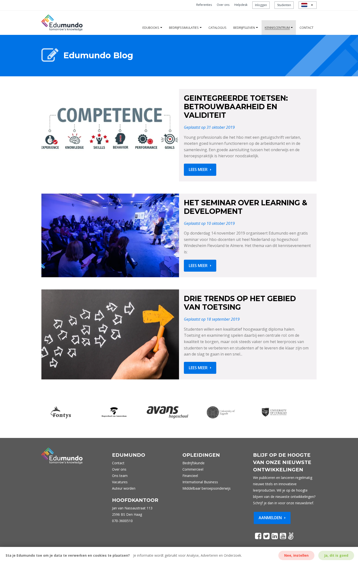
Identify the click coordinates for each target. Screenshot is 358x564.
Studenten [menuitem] (284, 5)
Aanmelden (270, 517)
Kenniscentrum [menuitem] (277, 27)
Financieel (190, 475)
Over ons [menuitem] (223, 5)
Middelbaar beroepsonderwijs (206, 488)
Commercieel (192, 469)
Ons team (120, 475)
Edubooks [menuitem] (150, 27)
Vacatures (120, 482)
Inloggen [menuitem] (261, 5)
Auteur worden (123, 488)
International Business (200, 482)
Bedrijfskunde (193, 463)
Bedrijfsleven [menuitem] (244, 27)
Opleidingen (201, 455)
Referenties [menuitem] (204, 5)
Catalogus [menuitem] (217, 27)
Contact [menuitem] (306, 27)
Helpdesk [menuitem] (240, 5)
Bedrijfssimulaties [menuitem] (184, 27)
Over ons (119, 469)
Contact (118, 463)
